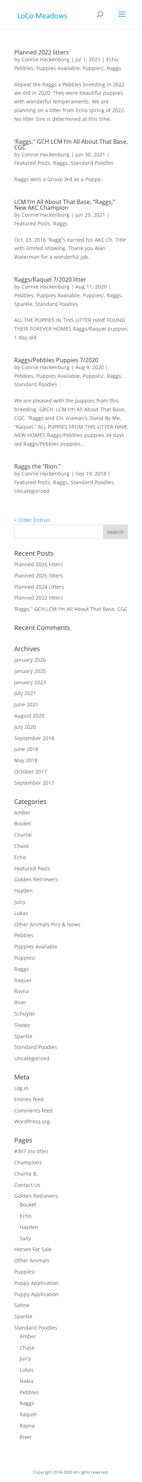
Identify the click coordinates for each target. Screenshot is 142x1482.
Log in (21, 1088)
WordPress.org (32, 1121)
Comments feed (33, 1110)
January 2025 (30, 670)
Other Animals (32, 1260)
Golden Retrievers (36, 879)
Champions (28, 1162)
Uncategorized (32, 490)
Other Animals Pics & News (47, 924)
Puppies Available (58, 68)
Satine (21, 1305)
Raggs (114, 68)
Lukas (21, 913)
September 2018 (34, 738)
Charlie (23, 834)
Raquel (22, 980)
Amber (22, 812)
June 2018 (26, 749)
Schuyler (24, 1013)
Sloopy (22, 1024)
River (20, 1002)
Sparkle (23, 304)
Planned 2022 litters (41, 52)
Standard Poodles (92, 162)
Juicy (19, 901)
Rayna (21, 991)
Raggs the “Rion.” (37, 466)
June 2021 (26, 704)
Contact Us (27, 1184)
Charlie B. (26, 1173)
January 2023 (30, 682)
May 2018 (26, 760)
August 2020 (29, 715)
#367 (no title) (31, 1151)
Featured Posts (32, 162)
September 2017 (34, 782)
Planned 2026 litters (38, 564)
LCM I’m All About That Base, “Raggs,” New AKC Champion (64, 205)
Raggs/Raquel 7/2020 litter (50, 279)
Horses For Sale (33, 1249)
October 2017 (30, 771)
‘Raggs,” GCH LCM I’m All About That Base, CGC (71, 144)
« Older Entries (32, 520)
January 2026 (30, 659)
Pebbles (23, 68)
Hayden (23, 890)
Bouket (22, 823)
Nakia (26, 1380)
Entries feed (29, 1099)
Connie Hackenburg (45, 59)
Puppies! (93, 68)
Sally (25, 1238)
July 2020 (25, 726)
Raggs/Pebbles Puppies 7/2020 (56, 360)
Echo (112, 59)
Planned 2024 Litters (39, 586)
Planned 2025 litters (38, 575)
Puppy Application (36, 1282)
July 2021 (25, 693)
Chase (21, 845)
